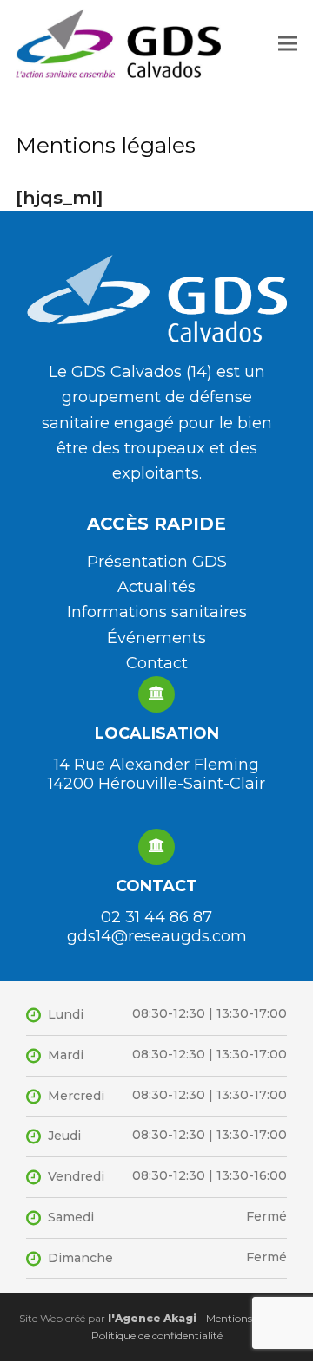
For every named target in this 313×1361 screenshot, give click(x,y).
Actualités (156, 586)
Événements (156, 638)
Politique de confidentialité (157, 1335)
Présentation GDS (157, 561)
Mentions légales (247, 1318)
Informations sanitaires (157, 612)
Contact (157, 663)
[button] (287, 43)
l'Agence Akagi (150, 1318)
